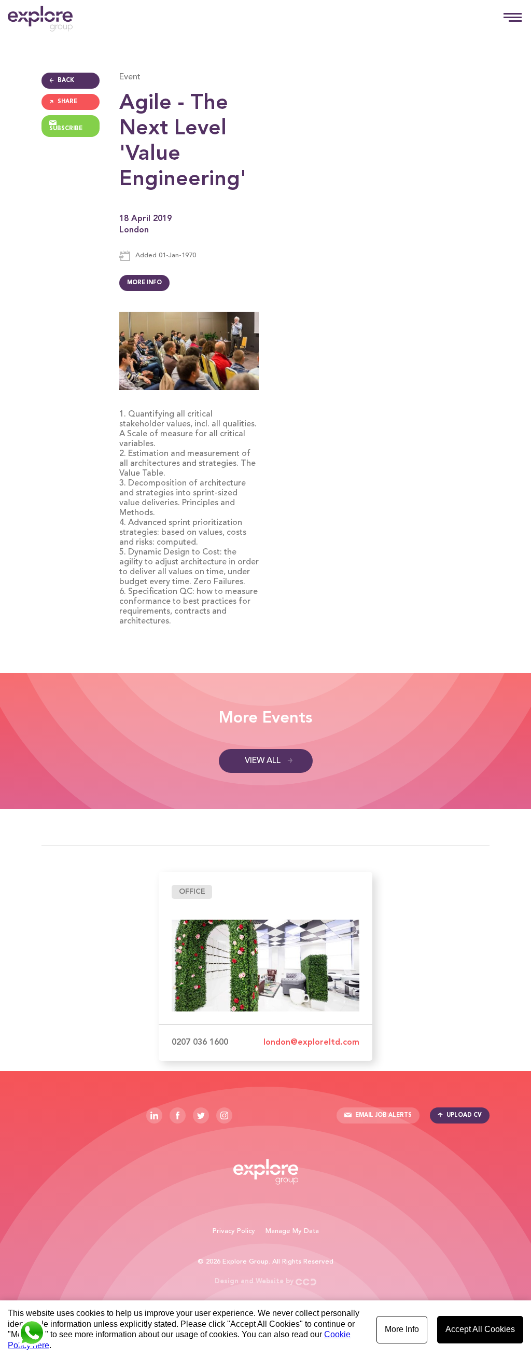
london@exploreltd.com (311, 1042)
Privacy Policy (234, 1231)
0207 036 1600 (200, 1042)
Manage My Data (292, 1231)
